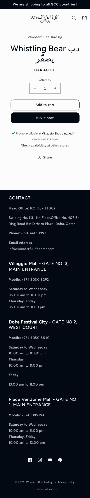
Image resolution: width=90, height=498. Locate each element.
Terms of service (47, 489)
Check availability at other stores (45, 145)
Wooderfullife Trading (39, 482)
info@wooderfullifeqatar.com (32, 249)
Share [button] (47, 157)
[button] (6, 18)
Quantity (45, 79)
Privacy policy (66, 482)
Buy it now (45, 118)
